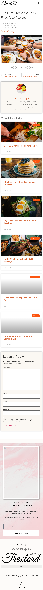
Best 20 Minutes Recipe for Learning (21, 146)
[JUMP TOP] (21, 583)
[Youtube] (21, 549)
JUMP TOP (21, 587)
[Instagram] (29, 549)
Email (5, 401)
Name (6, 393)
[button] (21, 566)
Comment (7, 368)
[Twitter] (17, 549)
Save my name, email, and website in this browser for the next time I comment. (18, 420)
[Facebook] (13, 549)
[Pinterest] (25, 549)
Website (6, 409)
